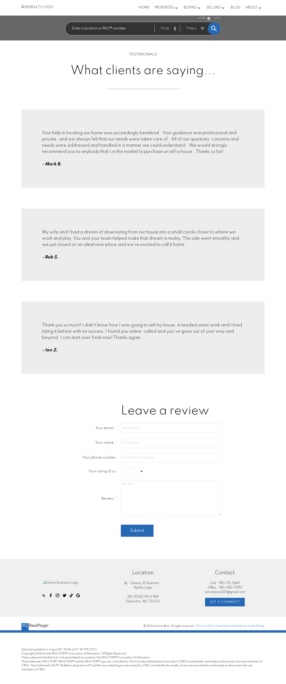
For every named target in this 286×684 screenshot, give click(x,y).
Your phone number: (99, 457)
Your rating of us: (103, 471)
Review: (108, 498)
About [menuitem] (251, 7)
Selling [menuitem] (213, 7)
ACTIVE (202, 18)
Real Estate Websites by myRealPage (241, 626)
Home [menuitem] (144, 7)
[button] (44, 595)
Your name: (105, 443)
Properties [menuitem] (164, 7)
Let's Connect (225, 602)
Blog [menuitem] (235, 7)
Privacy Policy (206, 626)
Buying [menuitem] (190, 7)
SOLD (217, 18)
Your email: (106, 428)
